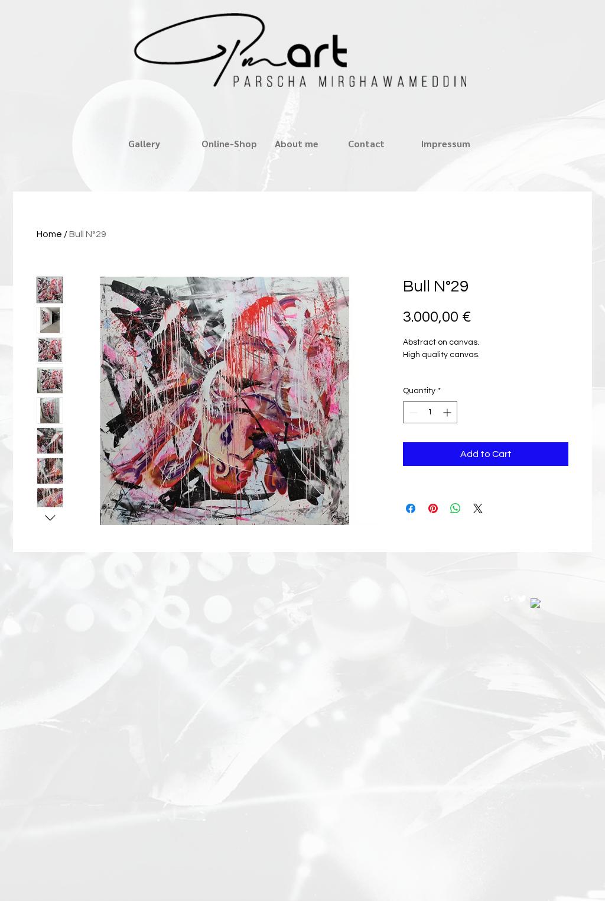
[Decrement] (412, 412)
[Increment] (448, 412)
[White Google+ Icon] (508, 599)
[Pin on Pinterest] (433, 508)
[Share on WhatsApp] (455, 508)
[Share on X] (478, 508)
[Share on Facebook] (411, 508)
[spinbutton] (430, 412)
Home (49, 234)
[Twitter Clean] (522, 599)
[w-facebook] (536, 603)
